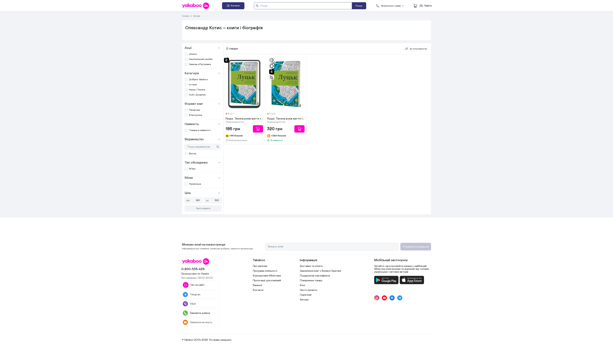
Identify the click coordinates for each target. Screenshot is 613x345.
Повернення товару (311, 280)
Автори (196, 16)
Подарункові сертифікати (315, 275)
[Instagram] (376, 297)
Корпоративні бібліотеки (267, 275)
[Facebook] (392, 297)
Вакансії (257, 285)
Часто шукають (308, 290)
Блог (302, 285)
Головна (185, 16)
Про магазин (260, 266)
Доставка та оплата (311, 266)
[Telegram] (399, 297)
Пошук (359, 6)
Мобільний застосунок (391, 260)
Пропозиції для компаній (267, 280)
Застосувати (203, 208)
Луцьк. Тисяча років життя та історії (244, 119)
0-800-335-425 (193, 269)
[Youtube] (384, 297)
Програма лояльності (265, 271)
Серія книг (306, 295)
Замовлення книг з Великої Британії (320, 271)
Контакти (258, 290)
